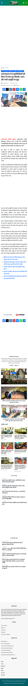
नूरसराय (14, 373)
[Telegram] (24, 89)
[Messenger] (17, 89)
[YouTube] (16, 365)
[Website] (10, 365)
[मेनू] (2, 3)
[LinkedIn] (10, 89)
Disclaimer (3, 632)
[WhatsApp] (20, 89)
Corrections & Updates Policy (7, 646)
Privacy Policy (4, 625)
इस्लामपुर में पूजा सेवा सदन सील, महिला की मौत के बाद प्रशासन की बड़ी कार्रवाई (6, 467)
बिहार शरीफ (3, 666)
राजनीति (18, 71)
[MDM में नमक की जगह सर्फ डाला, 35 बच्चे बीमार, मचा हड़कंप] (7, 430)
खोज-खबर (3, 675)
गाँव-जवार (7, 68)
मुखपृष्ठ (3, 68)
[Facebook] (3, 89)
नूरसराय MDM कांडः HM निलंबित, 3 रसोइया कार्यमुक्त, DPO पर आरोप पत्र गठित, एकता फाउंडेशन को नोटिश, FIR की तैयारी (14, 378)
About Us (3, 628)
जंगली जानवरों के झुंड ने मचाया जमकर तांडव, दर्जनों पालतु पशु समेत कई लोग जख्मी (15, 263)
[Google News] (8, 314)
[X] (7, 89)
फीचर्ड (2, 662)
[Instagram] (18, 365)
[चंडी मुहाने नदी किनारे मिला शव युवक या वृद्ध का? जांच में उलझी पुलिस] (7, 445)
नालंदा (8, 71)
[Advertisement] (14, 21)
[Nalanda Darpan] (14, 3)
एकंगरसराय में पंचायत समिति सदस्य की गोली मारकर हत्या (20, 451)
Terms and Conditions (5, 634)
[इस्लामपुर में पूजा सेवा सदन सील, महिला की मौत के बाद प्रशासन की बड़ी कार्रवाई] (7, 460)
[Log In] (23, 3)
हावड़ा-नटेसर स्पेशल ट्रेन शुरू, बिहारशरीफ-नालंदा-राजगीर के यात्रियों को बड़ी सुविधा (21, 437)
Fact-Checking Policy (5, 643)
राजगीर (2, 670)
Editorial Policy (4, 641)
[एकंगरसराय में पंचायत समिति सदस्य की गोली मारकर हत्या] (21, 445)
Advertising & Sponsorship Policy (8, 655)
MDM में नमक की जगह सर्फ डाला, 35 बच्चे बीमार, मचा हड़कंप (6, 437)
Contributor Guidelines (6, 650)
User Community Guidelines (7, 648)
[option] (14, 376)
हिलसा (22, 71)
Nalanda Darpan (5, 83)
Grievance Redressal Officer (7, 652)
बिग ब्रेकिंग (13, 71)
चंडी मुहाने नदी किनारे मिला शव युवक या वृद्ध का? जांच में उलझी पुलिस (7, 452)
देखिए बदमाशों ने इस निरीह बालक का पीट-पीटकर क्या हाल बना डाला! (14, 258)
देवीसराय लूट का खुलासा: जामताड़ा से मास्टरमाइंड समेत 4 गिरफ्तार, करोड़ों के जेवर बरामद (20, 467)
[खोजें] (26, 3)
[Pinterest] (14, 89)
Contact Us (3, 630)
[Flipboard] (20, 314)
